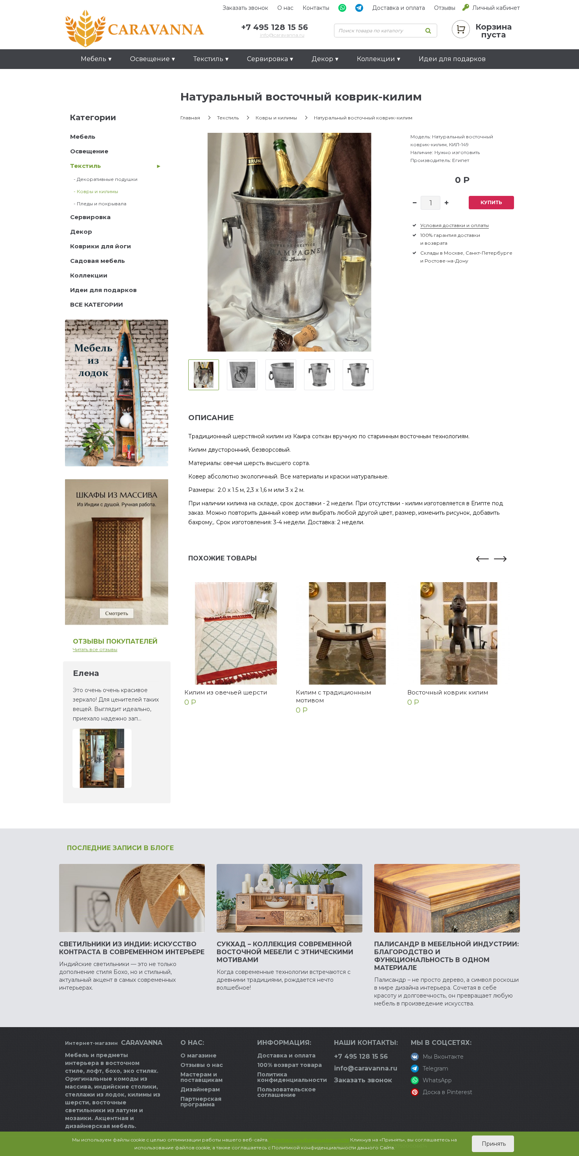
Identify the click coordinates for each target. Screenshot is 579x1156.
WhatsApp (437, 1080)
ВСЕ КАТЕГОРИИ (96, 304)
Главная (190, 118)
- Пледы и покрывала (98, 204)
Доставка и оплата (398, 7)
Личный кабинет (496, 7)
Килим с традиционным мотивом (333, 696)
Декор (81, 231)
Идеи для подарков (452, 59)
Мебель (82, 136)
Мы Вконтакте (443, 1056)
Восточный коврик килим (447, 692)
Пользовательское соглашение (286, 1092)
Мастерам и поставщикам (201, 1077)
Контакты (315, 7)
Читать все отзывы (95, 649)
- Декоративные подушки (103, 179)
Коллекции (89, 275)
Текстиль (85, 165)
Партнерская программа (200, 1101)
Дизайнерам (200, 1089)
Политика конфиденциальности (292, 1077)
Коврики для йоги (100, 246)
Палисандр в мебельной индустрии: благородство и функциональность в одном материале (446, 956)
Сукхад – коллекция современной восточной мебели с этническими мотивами (285, 952)
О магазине (198, 1055)
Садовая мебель (97, 260)
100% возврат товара (289, 1065)
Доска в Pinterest (447, 1092)
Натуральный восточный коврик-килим (363, 118)
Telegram (435, 1068)
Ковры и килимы (276, 118)
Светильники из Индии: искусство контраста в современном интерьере (131, 948)
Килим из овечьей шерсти (225, 692)
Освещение (89, 151)
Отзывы (444, 7)
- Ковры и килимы (94, 191)
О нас (285, 7)
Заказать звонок (245, 7)
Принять (493, 1143)
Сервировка (90, 217)
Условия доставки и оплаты (454, 225)
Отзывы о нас (201, 1065)
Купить (491, 202)
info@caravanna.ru (282, 35)
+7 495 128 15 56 (274, 27)
